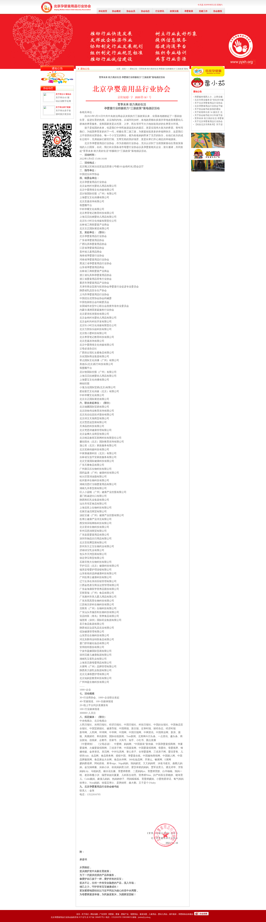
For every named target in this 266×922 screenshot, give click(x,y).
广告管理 (103, 914)
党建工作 (203, 11)
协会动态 (145, 11)
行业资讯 (159, 11)
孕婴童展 (188, 11)
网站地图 (94, 914)
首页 (124, 69)
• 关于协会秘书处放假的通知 (206, 109)
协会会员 (131, 11)
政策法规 (174, 11)
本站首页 (103, 11)
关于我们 (85, 914)
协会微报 (217, 11)
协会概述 (116, 11)
